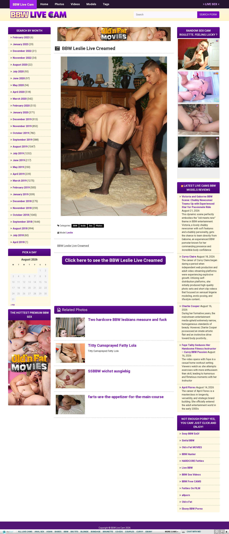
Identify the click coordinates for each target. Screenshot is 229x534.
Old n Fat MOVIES (192, 447)
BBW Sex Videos (191, 474)
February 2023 (21, 37)
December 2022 (22, 51)
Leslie (70, 232)
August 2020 (20, 64)
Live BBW (187, 467)
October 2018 (21, 214)
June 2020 (19, 78)
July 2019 (18, 153)
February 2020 (21, 105)
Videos (75, 4)
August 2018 (20, 228)
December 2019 (22, 119)
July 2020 (18, 71)
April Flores (189, 387)
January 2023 (20, 44)
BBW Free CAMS (191, 481)
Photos (59, 4)
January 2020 (20, 112)
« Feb (13, 305)
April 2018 (18, 242)
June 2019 (19, 160)
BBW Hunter (189, 454)
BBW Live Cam (23, 4)
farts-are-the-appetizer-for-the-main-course (126, 397)
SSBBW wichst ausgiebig (109, 371)
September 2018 (22, 221)
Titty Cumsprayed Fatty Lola (112, 345)
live (90, 226)
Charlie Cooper (191, 306)
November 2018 (22, 208)
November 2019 (22, 126)
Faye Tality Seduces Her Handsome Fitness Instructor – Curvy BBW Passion (199, 349)
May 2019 (18, 167)
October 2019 (21, 133)
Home (44, 4)
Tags (106, 4)
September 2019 (22, 139)
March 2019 (19, 180)
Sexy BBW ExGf (190, 433)
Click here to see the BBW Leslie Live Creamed (114, 260)
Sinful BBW (188, 440)
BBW (75, 226)
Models (91, 4)
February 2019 (21, 187)
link (226, 485)
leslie (83, 226)
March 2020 (19, 98)
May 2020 (18, 85)
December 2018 (22, 201)
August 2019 (20, 146)
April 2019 (18, 173)
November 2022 (22, 57)
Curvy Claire (189, 256)
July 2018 (18, 235)
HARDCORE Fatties (193, 460)
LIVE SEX (211, 4)
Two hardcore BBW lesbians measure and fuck (127, 319)
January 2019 (20, 194)
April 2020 (18, 91)
